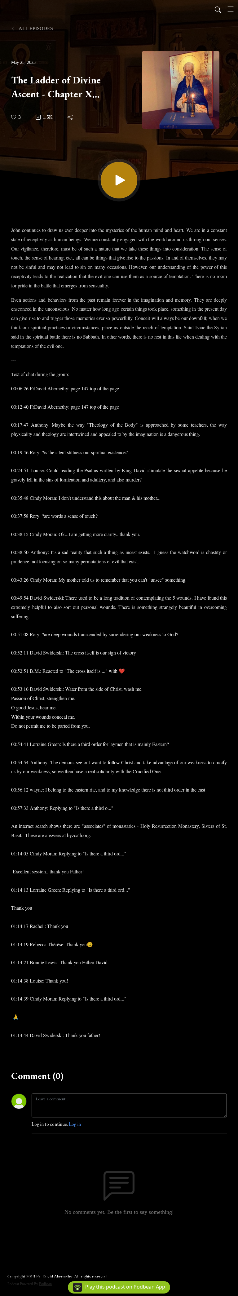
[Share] (70, 117)
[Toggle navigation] (230, 9)
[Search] (217, 9)
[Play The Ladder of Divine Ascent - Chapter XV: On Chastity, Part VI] (119, 180)
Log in (75, 1124)
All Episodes (35, 28)
